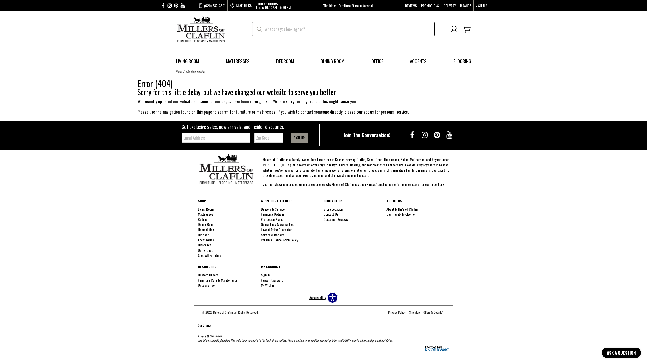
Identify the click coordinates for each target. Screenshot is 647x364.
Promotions (430, 5)
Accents (418, 61)
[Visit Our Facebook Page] (412, 134)
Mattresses (238, 61)
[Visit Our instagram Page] (170, 5)
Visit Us (481, 5)
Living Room (187, 61)
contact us (365, 112)
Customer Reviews (336, 219)
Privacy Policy (397, 312)
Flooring (462, 61)
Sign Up (299, 137)
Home (179, 71)
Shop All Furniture (209, 255)
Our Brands (206, 325)
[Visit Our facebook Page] (163, 5)
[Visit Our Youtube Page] (449, 134)
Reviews (411, 5)
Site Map (414, 312)
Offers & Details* (433, 312)
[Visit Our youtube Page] (183, 5)
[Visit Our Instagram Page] (425, 134)
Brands (465, 5)
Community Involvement (402, 214)
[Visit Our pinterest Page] (176, 5)
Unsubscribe (206, 285)
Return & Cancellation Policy (279, 239)
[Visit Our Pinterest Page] (437, 134)
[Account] (454, 29)
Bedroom (285, 61)
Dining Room (332, 61)
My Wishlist (268, 285)
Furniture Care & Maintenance (217, 280)
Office (377, 61)
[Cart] (467, 29)
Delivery (449, 5)
